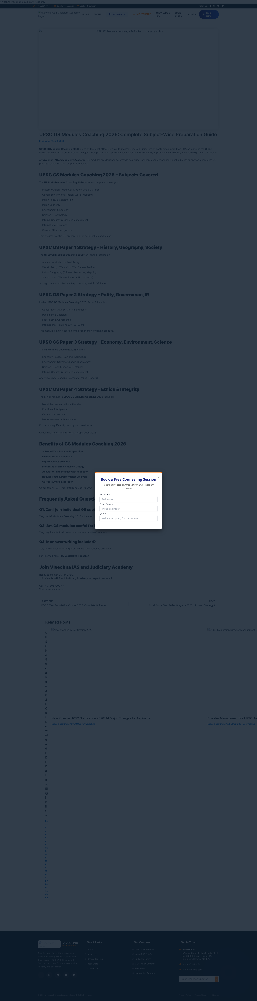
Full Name (104, 494)
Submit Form (106, 523)
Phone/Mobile (106, 504)
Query (102, 513)
